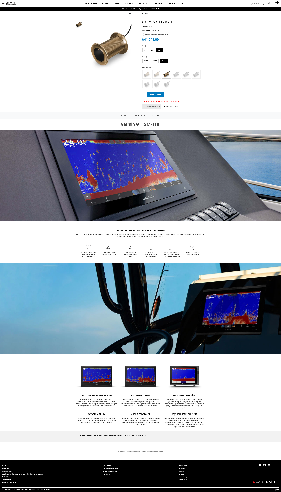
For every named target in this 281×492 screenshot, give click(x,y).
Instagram (264, 465)
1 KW (146, 61)
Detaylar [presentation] (122, 115)
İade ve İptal (6, 468)
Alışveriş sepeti (184, 477)
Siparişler (182, 471)
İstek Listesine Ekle (153, 106)
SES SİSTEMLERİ (144, 3)
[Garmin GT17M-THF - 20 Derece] (166, 84)
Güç (144, 57)
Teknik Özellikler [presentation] (139, 116)
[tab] (122, 115)
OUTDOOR (105, 3)
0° (145, 50)
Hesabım (182, 468)
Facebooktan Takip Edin (260, 465)
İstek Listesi (183, 479)
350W (164, 61)
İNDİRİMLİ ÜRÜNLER (176, 3)
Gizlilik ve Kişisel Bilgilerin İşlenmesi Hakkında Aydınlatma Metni (22, 474)
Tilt (143, 46)
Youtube (269, 465)
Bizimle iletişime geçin (9, 482)
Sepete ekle (155, 94)
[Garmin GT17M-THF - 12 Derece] (156, 84)
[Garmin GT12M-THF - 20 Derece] (166, 74)
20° (159, 50)
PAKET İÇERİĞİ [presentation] (157, 116)
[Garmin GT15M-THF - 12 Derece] (186, 74)
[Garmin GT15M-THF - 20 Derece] (196, 74)
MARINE (117, 3)
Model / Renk (146, 67)
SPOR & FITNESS (91, 3)
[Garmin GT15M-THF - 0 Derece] (176, 74)
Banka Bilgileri (6, 477)
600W (155, 61)
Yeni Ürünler (107, 474)
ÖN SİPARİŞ (159, 3)
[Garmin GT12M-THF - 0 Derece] (146, 74)
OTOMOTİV (129, 3)
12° (152, 50)
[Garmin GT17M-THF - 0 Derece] (146, 84)
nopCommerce (45, 489)
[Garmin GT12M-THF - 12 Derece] (156, 74)
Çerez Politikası (7, 471)
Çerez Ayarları (6, 479)
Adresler (182, 474)
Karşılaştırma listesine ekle (174, 106)
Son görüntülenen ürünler (111, 468)
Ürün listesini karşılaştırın (111, 471)
